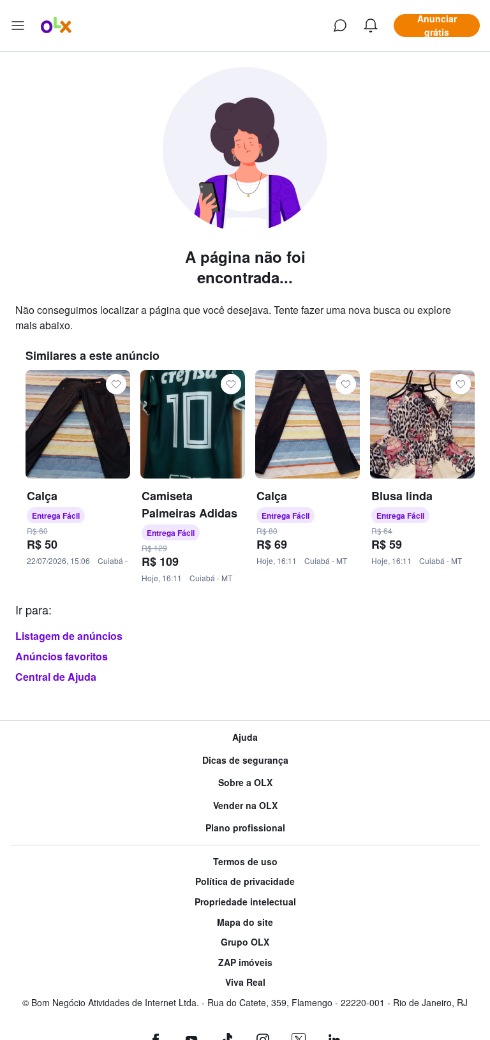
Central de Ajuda (55, 676)
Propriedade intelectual (245, 902)
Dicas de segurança (245, 760)
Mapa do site (245, 922)
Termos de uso (245, 862)
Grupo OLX (245, 942)
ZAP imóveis (245, 962)
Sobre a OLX (245, 782)
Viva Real (245, 982)
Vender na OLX (245, 805)
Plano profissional (245, 828)
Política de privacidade (245, 881)
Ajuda (245, 737)
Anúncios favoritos (61, 656)
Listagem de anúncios (68, 635)
